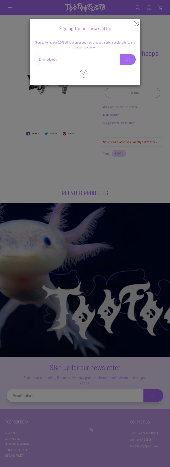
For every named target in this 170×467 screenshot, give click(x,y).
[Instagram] (83, 74)
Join (128, 59)
